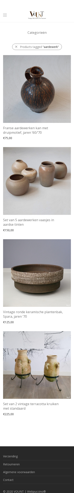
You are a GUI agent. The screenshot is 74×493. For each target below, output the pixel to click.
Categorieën (37, 32)
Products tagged (39, 47)
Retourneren (11, 464)
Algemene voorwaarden (19, 472)
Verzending (10, 456)
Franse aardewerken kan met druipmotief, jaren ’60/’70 (25, 130)
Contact (8, 480)
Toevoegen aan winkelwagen (20, 138)
